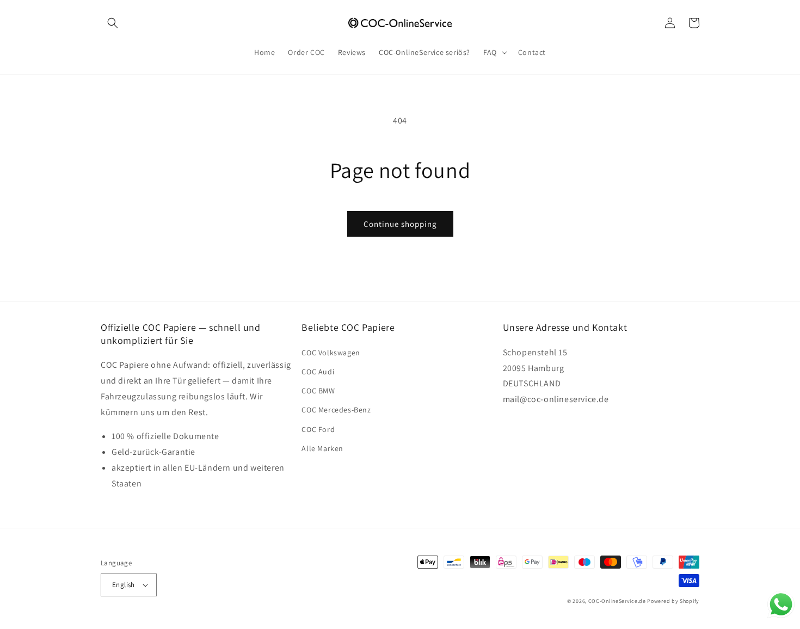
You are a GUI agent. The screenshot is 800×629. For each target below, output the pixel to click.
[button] (113, 23)
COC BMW (318, 391)
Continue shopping (400, 224)
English (123, 584)
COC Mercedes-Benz (336, 410)
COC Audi (317, 372)
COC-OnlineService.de (617, 601)
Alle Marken (322, 448)
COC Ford (318, 429)
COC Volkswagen (330, 352)
